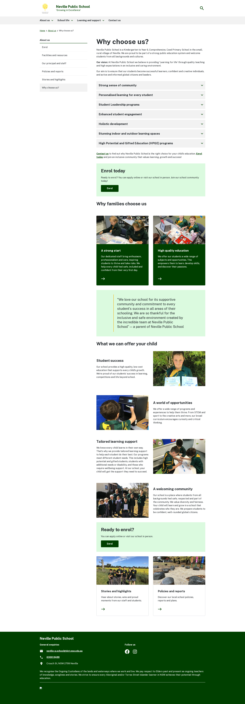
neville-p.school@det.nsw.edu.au (65, 651)
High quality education (173, 250)
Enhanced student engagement (151, 114)
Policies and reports (171, 591)
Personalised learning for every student (151, 95)
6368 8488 (53, 657)
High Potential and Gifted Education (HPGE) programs (151, 143)
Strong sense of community (151, 85)
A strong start (111, 250)
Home (42, 31)
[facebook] (127, 653)
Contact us (102, 153)
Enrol (110, 188)
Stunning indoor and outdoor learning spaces (151, 133)
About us (52, 31)
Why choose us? (50, 87)
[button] (46, 20)
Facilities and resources (54, 55)
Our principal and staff (54, 63)
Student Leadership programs (151, 105)
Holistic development (151, 124)
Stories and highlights (116, 591)
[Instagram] (135, 653)
